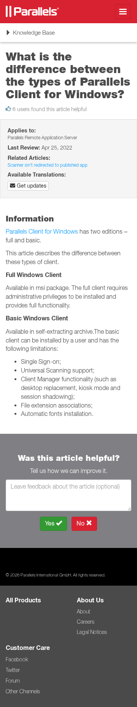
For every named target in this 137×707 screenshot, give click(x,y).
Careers (85, 622)
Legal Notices (92, 632)
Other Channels (23, 691)
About (83, 611)
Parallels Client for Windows (42, 231)
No (81, 523)
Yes (50, 523)
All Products (23, 600)
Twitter (13, 670)
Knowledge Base (30, 35)
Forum (13, 681)
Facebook (17, 659)
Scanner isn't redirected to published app (48, 165)
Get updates (30, 185)
